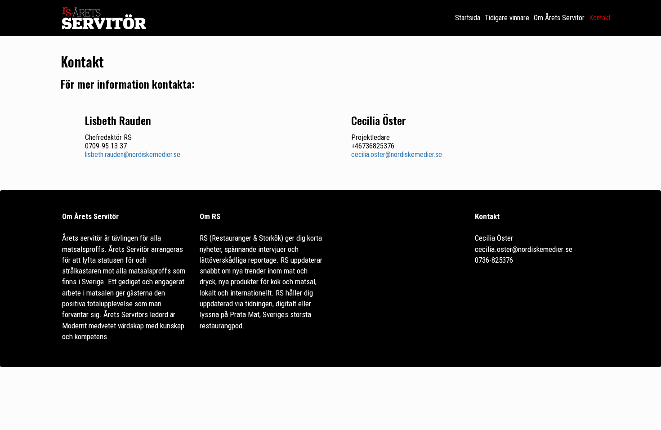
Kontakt (600, 17)
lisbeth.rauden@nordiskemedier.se (132, 154)
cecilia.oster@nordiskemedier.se (396, 154)
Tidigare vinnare (507, 17)
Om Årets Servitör (559, 17)
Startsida (467, 17)
